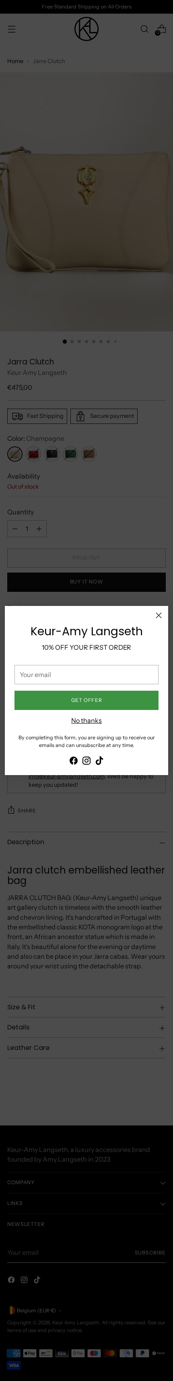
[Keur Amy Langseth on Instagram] (86, 762)
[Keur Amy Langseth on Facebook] (73, 762)
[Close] (158, 615)
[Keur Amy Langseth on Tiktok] (99, 762)
